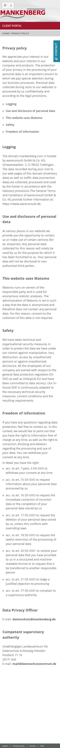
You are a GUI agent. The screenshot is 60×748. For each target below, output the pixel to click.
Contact (32, 746)
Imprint (5, 746)
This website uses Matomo (24, 118)
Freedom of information (22, 131)
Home (5, 33)
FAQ (42, 746)
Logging (11, 104)
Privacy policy (18, 746)
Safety (10, 125)
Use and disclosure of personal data (30, 111)
